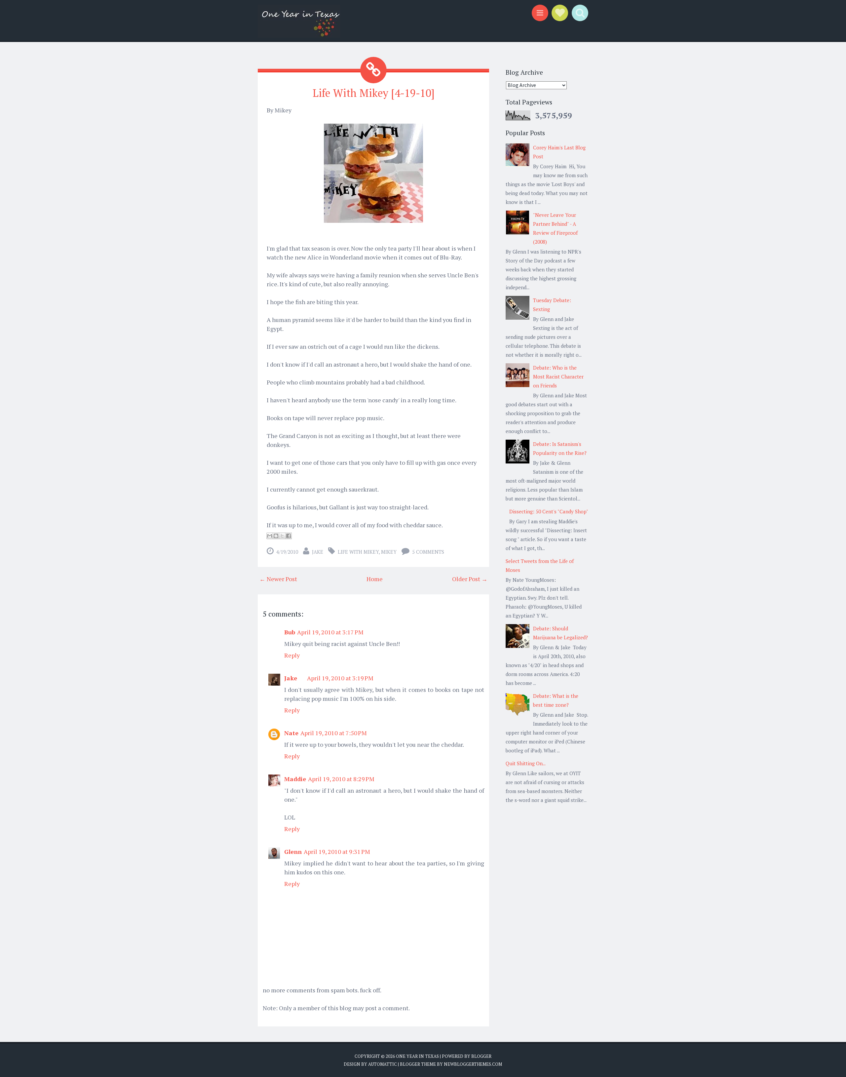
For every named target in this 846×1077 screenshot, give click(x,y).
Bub (289, 632)
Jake (317, 551)
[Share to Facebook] (288, 536)
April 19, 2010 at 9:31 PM (337, 852)
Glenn (293, 852)
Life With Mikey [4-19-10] (374, 93)
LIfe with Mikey (358, 551)
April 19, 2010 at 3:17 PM (330, 632)
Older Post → (469, 579)
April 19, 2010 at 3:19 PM (340, 678)
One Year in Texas (417, 1056)
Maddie (295, 779)
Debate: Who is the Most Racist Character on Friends (558, 376)
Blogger (481, 1056)
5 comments (428, 551)
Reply (292, 655)
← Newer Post (278, 579)
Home (374, 579)
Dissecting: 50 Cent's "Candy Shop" (548, 511)
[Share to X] (282, 536)
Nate (291, 733)
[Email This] (269, 536)
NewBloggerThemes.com (473, 1064)
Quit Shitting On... (526, 763)
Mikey (389, 551)
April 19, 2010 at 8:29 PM (341, 779)
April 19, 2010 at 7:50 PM (333, 733)
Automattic (382, 1064)
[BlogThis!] (276, 536)
